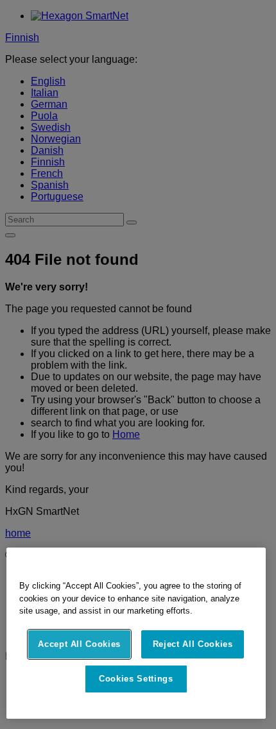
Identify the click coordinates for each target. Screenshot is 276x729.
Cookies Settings (136, 678)
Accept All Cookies (79, 644)
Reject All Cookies (193, 644)
